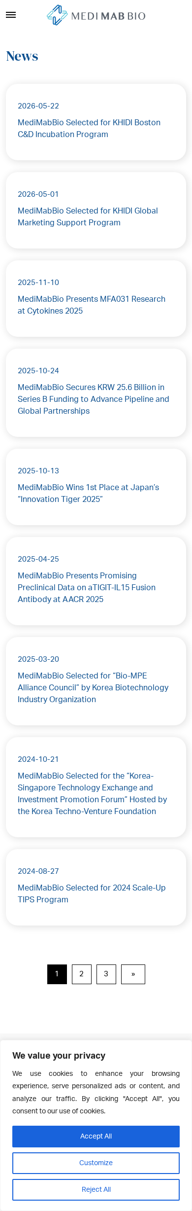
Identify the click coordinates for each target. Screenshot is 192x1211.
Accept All (96, 1136)
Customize (96, 1163)
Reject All (96, 1189)
